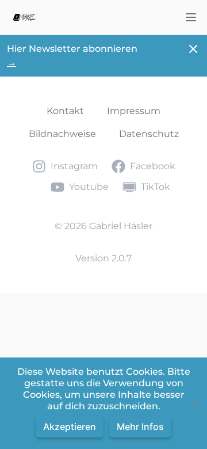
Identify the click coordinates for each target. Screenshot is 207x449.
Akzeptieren (69, 426)
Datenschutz (149, 133)
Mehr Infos (140, 426)
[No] (192, 403)
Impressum (133, 110)
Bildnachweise (62, 133)
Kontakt (65, 110)
